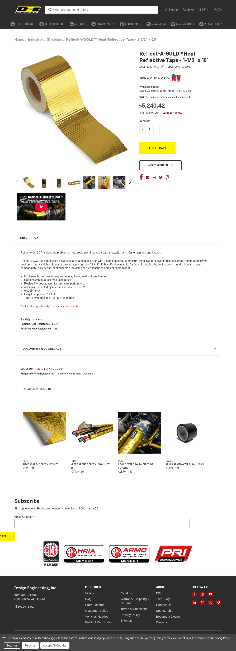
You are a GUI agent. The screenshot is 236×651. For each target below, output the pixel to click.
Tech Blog (163, 599)
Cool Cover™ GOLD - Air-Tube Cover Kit (135, 466)
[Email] (147, 177)
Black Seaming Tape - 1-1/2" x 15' (185, 464)
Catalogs (127, 593)
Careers (161, 622)
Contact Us (163, 605)
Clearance (159, 23)
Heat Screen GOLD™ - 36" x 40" (40, 464)
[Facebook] (141, 177)
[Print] (154, 177)
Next (130, 182)
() (219, 9)
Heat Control (25, 24)
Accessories (133, 24)
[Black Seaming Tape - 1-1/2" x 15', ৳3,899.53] (187, 433)
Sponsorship (164, 610)
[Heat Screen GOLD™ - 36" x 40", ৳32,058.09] (44, 433)
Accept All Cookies (55, 645)
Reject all (30, 645)
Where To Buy (213, 24)
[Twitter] (161, 177)
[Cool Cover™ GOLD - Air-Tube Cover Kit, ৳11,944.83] (139, 433)
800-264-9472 (26, 606)
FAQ (88, 599)
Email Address (24, 516)
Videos (90, 593)
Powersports (106, 24)
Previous (17, 182)
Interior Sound (54, 24)
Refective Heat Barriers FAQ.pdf (73, 373)
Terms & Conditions (134, 609)
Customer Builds (96, 610)
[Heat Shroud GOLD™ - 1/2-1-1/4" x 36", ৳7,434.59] (92, 433)
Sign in (173, 9)
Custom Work (185, 23)
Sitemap (126, 620)
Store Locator (94, 605)
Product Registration (99, 622)
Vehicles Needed (96, 616)
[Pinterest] (167, 177)
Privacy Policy (130, 615)
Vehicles (80, 24)
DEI (158, 593)
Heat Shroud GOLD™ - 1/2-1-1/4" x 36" (90, 466)
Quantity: (145, 120)
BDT (202, 9)
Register (188, 9)
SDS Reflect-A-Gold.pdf (48, 369)
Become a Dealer (168, 616)
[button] (171, 112)
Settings (12, 645)
